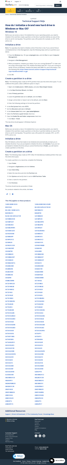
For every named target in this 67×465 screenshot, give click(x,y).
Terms (24, 461)
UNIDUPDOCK (39, 398)
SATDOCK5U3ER (40, 325)
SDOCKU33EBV (39, 366)
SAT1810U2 (38, 281)
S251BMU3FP (9, 236)
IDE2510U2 (8, 207)
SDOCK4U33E (39, 360)
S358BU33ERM (9, 281)
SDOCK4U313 (39, 357)
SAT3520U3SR (39, 304)
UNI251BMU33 (39, 389)
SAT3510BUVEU (10, 301)
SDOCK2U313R (9, 348)
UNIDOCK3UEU (39, 395)
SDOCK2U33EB (9, 351)
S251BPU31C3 (9, 239)
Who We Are (29, 11)
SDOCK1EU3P (39, 342)
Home (7, 14)
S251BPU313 (38, 236)
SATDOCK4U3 (9, 322)
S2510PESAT (38, 228)
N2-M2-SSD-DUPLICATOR (13, 216)
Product (10, 11)
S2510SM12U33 (10, 231)
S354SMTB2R (39, 275)
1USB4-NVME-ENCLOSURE (42, 204)
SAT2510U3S (39, 295)
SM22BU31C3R (39, 377)
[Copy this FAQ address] (7, 194)
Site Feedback (17, 461)
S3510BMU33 (9, 254)
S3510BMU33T (39, 257)
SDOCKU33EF (9, 369)
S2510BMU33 (39, 216)
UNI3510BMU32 (10, 392)
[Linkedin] (40, 436)
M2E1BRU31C (9, 213)
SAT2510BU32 (9, 289)
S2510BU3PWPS (10, 228)
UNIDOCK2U (9, 395)
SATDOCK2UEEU (10, 319)
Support (19, 11)
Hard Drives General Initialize (18, 14)
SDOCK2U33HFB (40, 351)
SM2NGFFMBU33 (10, 383)
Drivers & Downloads (18, 414)
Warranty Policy (9, 441)
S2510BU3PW (39, 225)
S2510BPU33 (38, 219)
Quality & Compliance (40, 428)
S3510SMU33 (9, 260)
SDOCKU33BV (9, 366)
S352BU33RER (39, 272)
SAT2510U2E (38, 292)
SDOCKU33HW (9, 372)
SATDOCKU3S (9, 333)
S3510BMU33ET (10, 257)
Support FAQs (9, 438)
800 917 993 (43, 449)
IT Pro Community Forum (34, 414)
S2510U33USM (9, 234)
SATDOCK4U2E (39, 319)
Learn (38, 11)
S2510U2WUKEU (40, 231)
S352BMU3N (9, 269)
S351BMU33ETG (10, 263)
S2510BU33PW (39, 222)
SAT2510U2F (9, 295)
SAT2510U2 (8, 292)
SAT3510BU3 (9, 298)
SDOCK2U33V (9, 357)
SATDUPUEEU (9, 339)
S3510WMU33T (39, 260)
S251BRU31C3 (39, 239)
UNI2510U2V (9, 389)
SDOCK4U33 (9, 360)
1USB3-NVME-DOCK (11, 204)
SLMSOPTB (38, 372)
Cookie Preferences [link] (48, 461)
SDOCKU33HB (39, 369)
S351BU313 (38, 263)
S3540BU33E (9, 275)
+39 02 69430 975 (43, 447)
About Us (37, 424)
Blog (36, 430)
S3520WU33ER (39, 266)
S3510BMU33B (39, 254)
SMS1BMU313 (39, 383)
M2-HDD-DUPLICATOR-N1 (43, 207)
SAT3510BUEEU (39, 298)
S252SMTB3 (9, 251)
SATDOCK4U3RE (10, 325)
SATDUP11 (38, 333)
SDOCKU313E (39, 363)
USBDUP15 (38, 401)
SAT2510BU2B (9, 286)
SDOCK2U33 (38, 348)
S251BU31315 (39, 242)
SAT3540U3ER (9, 310)
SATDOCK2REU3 (10, 316)
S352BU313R (38, 269)
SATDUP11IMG (9, 336)
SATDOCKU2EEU (10, 328)
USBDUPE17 (38, 404)
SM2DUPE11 (9, 380)
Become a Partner (12, 419)
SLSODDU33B (9, 375)
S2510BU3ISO (9, 225)
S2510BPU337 (9, 222)
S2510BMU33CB (10, 219)
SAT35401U (8, 307)
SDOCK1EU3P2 (9, 345)
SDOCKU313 (9, 363)
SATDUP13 (38, 336)
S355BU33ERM (39, 278)
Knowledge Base (49, 414)
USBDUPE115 (9, 404)
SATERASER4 (39, 339)
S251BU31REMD (39, 245)
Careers (37, 426)
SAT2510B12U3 (10, 283)
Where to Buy (11, 421)
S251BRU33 (8, 242)
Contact (37, 423)
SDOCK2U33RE (39, 354)
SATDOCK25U (39, 313)
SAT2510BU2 (39, 283)
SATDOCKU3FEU (40, 330)
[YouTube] (44, 436)
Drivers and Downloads (11, 436)
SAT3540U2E (38, 307)
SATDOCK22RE (9, 313)
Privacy (29, 461)
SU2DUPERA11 (39, 386)
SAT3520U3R (9, 304)
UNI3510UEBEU (39, 392)
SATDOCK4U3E (39, 322)
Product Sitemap (36, 461)
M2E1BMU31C (39, 210)
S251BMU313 (39, 234)
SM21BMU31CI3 (10, 377)
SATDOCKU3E (9, 330)
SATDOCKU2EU (39, 328)
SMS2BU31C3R (9, 386)
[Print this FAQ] (12, 194)
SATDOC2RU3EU (40, 310)
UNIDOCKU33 (9, 398)
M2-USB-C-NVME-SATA (12, 210)
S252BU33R (38, 248)
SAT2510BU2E (39, 286)
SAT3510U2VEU (39, 301)
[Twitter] (36, 436)
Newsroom (38, 421)
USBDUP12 (8, 401)
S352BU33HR (9, 272)
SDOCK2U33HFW (10, 354)
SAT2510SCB (39, 289)
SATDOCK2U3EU (40, 316)
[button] (19, 456)
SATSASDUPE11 (10, 342)
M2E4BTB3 (38, 213)
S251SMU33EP (9, 248)
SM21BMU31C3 (39, 375)
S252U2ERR (38, 251)
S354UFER (8, 278)
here (31, 189)
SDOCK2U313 (39, 345)
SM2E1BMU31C (39, 380)
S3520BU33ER (9, 266)
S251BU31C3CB (10, 245)
